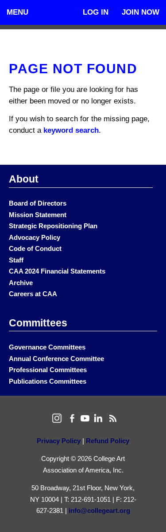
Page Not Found (73, 68)
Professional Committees (48, 369)
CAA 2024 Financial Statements (57, 271)
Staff (16, 260)
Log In (95, 12)
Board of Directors (37, 203)
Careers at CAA (33, 294)
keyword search (71, 130)
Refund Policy (107, 441)
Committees (38, 323)
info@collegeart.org (99, 510)
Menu (17, 12)
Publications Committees (47, 381)
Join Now (140, 12)
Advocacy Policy (34, 237)
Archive (21, 282)
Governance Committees (47, 347)
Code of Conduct (35, 248)
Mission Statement (37, 214)
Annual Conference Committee (56, 358)
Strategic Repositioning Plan (53, 226)
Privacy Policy (59, 441)
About (24, 179)
